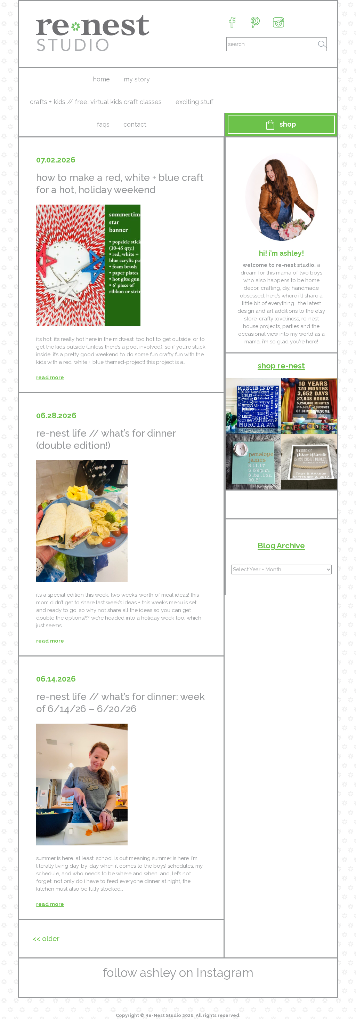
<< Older (46, 938)
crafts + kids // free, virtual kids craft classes (96, 101)
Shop (288, 124)
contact (134, 124)
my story (137, 79)
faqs (103, 124)
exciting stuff (194, 101)
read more (50, 377)
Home (101, 79)
